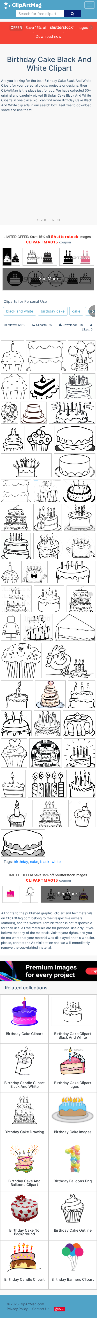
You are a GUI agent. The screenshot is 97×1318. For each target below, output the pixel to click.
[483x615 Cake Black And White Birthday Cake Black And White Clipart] (14, 755)
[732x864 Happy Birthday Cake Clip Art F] (82, 785)
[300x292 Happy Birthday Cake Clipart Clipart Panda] (79, 519)
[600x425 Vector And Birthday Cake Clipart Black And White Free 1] (23, 845)
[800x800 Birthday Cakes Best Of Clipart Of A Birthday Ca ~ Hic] (44, 388)
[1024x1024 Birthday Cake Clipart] (16, 601)
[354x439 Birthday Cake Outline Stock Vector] (13, 440)
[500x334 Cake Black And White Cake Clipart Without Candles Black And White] (74, 467)
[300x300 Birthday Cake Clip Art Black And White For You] (17, 696)
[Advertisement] (48, 167)
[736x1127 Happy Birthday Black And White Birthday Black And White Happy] (9, 415)
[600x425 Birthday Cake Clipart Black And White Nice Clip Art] (75, 440)
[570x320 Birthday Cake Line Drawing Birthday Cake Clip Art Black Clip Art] (72, 415)
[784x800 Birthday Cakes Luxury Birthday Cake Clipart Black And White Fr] (38, 629)
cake (76, 311)
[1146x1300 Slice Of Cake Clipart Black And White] (82, 815)
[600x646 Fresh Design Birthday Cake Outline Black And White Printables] (48, 519)
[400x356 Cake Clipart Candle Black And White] (78, 388)
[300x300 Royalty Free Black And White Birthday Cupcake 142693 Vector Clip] (16, 815)
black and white (19, 311)
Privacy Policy (17, 1309)
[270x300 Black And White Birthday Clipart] (47, 725)
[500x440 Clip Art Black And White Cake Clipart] (16, 493)
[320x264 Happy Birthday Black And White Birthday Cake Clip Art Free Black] (47, 786)
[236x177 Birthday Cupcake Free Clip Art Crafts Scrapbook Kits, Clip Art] (75, 629)
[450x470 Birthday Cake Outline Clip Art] (81, 601)
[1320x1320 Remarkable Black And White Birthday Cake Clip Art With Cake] (16, 548)
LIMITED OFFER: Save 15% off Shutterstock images (47, 875)
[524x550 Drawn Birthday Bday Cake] (79, 755)
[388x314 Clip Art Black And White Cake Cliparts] (79, 493)
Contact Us (40, 1309)
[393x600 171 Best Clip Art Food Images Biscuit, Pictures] (12, 358)
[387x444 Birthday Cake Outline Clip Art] (81, 696)
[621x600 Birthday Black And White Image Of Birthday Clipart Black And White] (21, 662)
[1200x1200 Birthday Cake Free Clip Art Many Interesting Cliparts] (49, 601)
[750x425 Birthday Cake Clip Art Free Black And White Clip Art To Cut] (72, 574)
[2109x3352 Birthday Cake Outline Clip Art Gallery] (10, 629)
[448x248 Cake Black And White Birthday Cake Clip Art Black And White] (26, 468)
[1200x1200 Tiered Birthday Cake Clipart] (33, 415)
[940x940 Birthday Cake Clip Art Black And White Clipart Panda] (34, 574)
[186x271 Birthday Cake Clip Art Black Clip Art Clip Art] (10, 574)
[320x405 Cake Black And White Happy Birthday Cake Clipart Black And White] (81, 358)
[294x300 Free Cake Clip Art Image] (16, 519)
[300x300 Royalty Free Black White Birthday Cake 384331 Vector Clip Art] (50, 815)
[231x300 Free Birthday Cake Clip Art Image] (13, 786)
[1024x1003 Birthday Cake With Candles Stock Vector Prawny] (16, 725)
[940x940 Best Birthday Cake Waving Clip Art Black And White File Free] (80, 548)
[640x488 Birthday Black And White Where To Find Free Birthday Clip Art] (69, 662)
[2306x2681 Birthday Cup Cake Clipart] (39, 440)
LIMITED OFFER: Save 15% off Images (47, 237)
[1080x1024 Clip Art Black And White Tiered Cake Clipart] (47, 493)
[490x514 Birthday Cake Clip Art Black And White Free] (50, 697)
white (56, 861)
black (44, 861)
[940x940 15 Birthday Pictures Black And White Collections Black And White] (48, 548)
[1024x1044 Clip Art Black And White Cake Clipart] (46, 755)
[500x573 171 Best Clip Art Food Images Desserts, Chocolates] (14, 388)
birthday (21, 861)
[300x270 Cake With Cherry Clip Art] (79, 725)
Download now (48, 36)
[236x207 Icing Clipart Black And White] (46, 358)
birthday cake (53, 311)
